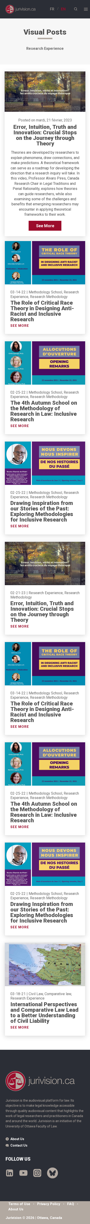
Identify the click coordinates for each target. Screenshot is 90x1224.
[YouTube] (23, 1173)
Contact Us (18, 1145)
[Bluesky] (52, 1173)
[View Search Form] (75, 9)
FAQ (70, 1204)
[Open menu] (85, 9)
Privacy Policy (48, 1204)
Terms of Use (19, 1204)
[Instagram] (37, 1173)
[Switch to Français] (52, 9)
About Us (17, 1139)
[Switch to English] (63, 9)
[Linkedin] (10, 1173)
